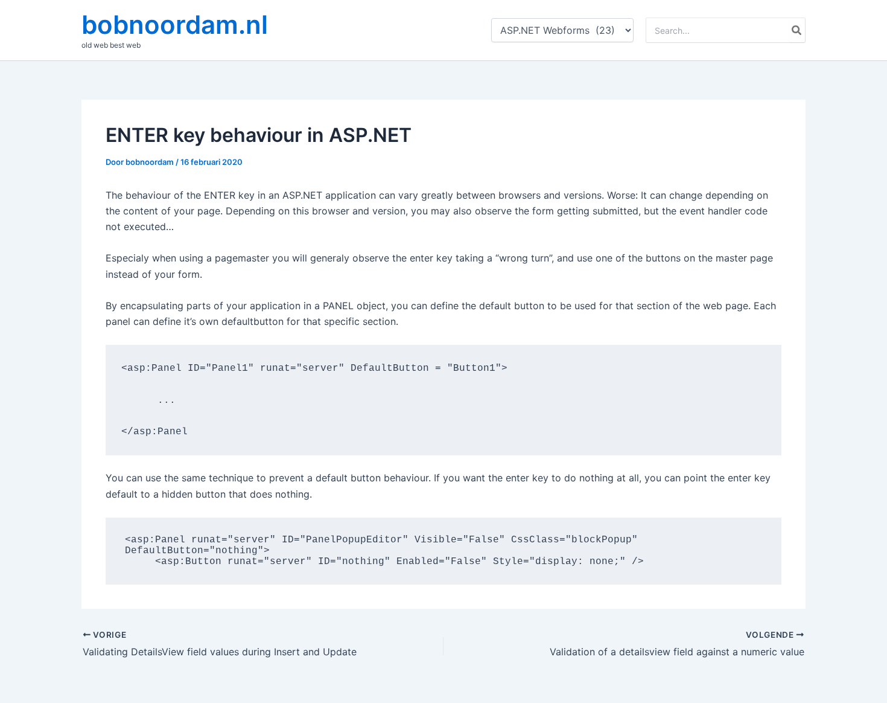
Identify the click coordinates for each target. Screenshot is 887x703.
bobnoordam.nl (174, 24)
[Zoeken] (797, 30)
